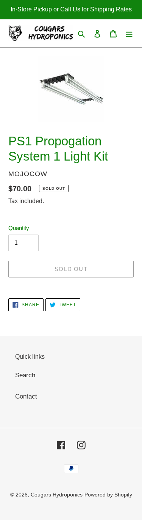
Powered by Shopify (108, 495)
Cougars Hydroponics (57, 495)
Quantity (18, 228)
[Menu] (129, 33)
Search (25, 375)
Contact (26, 396)
